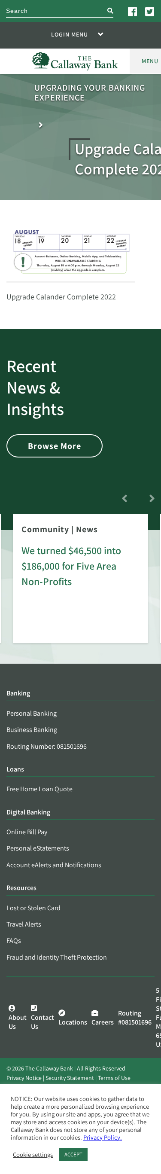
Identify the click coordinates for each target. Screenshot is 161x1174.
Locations (72, 1022)
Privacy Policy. (102, 1137)
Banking (18, 693)
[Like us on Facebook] (133, 11)
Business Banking (31, 729)
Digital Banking (28, 812)
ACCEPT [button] (73, 1154)
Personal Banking (31, 713)
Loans (15, 769)
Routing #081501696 (135, 1018)
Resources (21, 888)
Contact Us (42, 1022)
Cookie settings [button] (33, 1155)
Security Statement (70, 1078)
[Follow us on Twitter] (150, 11)
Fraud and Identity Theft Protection (56, 957)
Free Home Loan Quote (39, 788)
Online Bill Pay (26, 831)
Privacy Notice (24, 1078)
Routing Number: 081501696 (46, 746)
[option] (80, 584)
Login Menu (69, 34)
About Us (18, 1022)
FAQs (13, 940)
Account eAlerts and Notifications (53, 864)
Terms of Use (114, 1078)
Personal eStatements (37, 848)
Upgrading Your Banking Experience (89, 93)
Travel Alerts (23, 924)
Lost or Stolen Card (33, 907)
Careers (102, 1022)
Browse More (54, 445)
